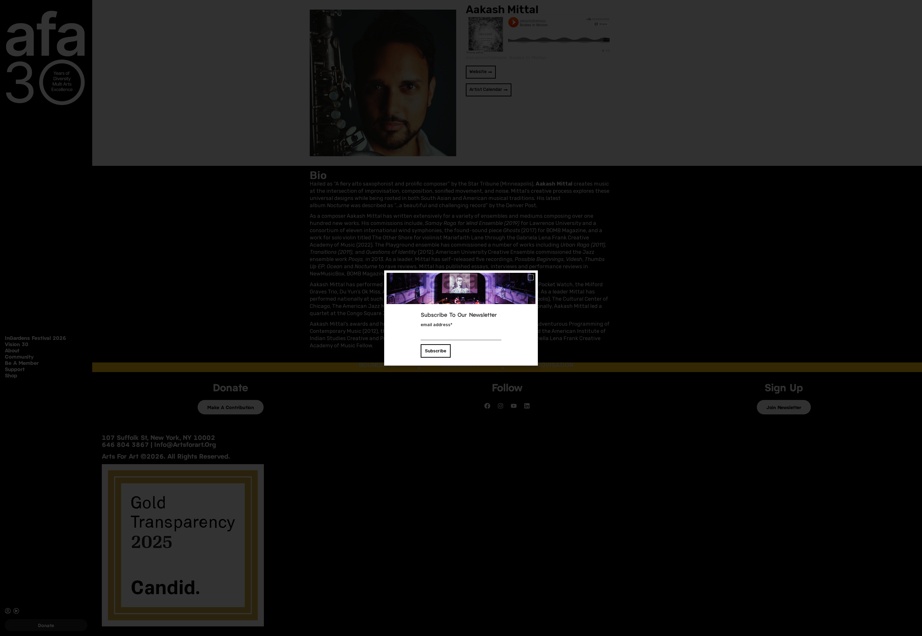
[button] (531, 277)
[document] (461, 318)
